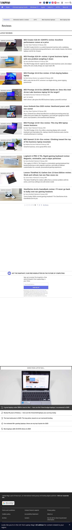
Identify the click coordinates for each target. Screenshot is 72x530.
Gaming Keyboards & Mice (8, 157)
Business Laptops (6, 90)
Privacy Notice (42, 292)
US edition (40, 525)
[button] (68, 3)
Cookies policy (6, 514)
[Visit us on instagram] (53, 3)
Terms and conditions (8, 510)
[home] (2, 7)
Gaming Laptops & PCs (7, 40)
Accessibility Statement (31, 514)
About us (50, 514)
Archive (4, 518)
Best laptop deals (65, 19)
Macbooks (4, 57)
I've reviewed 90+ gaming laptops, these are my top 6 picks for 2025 (26, 423)
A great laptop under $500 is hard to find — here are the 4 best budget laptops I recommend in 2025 (36, 407)
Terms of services (41, 290)
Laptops (3, 74)
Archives (45, 205)
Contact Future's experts (32, 510)
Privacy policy (51, 510)
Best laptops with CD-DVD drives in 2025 (17, 429)
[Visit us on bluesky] (50, 3)
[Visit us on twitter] (47, 3)
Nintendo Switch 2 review (21, 19)
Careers (27, 518)
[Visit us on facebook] (44, 3)
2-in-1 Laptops (5, 107)
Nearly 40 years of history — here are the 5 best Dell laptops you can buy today (30, 413)
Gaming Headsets (6, 190)
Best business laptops (48, 19)
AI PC (35, 19)
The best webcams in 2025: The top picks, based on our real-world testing (28, 418)
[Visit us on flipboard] (55, 3)
